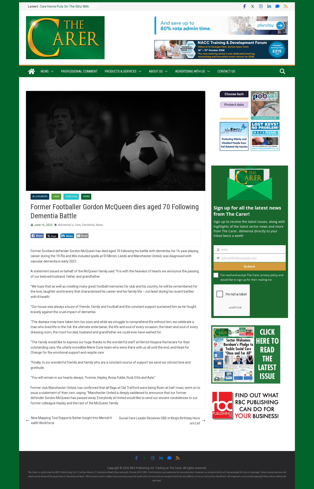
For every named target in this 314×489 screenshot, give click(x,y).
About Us (156, 71)
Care (56, 196)
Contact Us (226, 71)
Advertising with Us (190, 71)
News (45, 71)
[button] (51, 71)
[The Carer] (31, 71)
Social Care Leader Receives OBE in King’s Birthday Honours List (159, 420)
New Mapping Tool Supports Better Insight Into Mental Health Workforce (71, 420)
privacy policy (269, 275)
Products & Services (121, 71)
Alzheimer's (39, 196)
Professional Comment (79, 71)
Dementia (71, 196)
